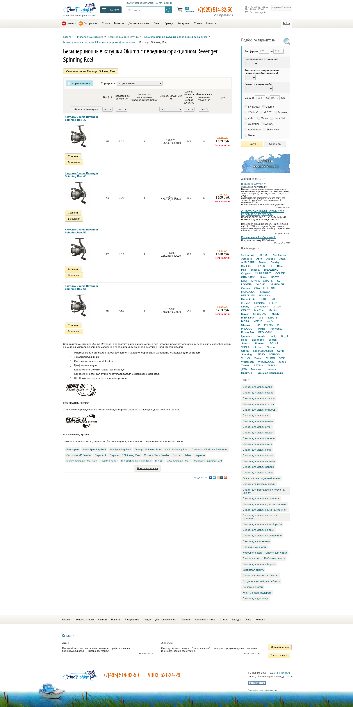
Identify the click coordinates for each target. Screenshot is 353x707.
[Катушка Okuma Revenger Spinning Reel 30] (78, 136)
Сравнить (73, 156)
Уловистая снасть (253, 569)
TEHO (261, 354)
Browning (282, 112)
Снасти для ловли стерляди (259, 409)
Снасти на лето (252, 558)
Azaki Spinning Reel (176, 449)
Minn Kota (247, 317)
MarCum (259, 310)
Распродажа (90, 23)
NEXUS (258, 321)
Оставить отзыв (280, 647)
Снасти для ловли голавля (259, 398)
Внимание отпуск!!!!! (253, 183)
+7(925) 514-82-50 (215, 9)
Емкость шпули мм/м (171, 97)
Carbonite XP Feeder (78, 455)
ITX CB (159, 460)
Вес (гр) (107, 97)
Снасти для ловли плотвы (258, 403)
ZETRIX (258, 365)
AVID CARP (248, 262)
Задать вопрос (279, 655)
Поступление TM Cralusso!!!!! (258, 237)
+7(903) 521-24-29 (162, 675)
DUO (244, 280)
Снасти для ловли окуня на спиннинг (265, 509)
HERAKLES (248, 295)
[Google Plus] (226, 477)
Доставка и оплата (139, 23)
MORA (245, 321)
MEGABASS (260, 313)
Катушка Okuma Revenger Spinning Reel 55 (81, 231)
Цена (222, 97)
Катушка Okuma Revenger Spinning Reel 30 (81, 118)
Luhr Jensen (261, 306)
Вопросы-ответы (85, 619)
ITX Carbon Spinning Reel (136, 460)
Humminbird (248, 299)
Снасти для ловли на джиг (258, 529)
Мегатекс (256, 369)
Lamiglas (259, 302)
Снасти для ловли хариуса (259, 461)
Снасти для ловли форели (259, 438)
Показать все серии (147, 468)
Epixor (176, 455)
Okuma (269, 106)
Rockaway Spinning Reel (207, 460)
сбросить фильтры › (86, 109)
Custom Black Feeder (156, 455)
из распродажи (81, 83)
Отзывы (102, 619)
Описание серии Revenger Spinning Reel (90, 71)
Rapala (260, 336)
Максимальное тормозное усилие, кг (204, 97)
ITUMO (245, 302)
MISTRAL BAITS (268, 317)
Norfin (270, 321)
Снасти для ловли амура (258, 472)
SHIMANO (254, 106)
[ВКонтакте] (210, 477)
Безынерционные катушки (123, 36)
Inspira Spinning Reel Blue (81, 460)
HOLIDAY (264, 295)
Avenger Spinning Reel (148, 449)
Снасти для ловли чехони (258, 421)
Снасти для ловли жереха (258, 466)
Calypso (246, 273)
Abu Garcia (254, 129)
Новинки (71, 23)
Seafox (272, 339)
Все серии (72, 449)
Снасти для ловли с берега (259, 564)
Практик (246, 372)
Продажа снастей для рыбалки (261, 581)
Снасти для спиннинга (256, 541)
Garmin (245, 288)
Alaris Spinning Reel (94, 449)
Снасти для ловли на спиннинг (261, 498)
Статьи (198, 23)
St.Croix (258, 347)
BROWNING (271, 269)
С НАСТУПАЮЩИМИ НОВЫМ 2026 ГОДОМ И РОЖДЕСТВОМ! (262, 213)
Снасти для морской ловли (259, 483)
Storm (245, 350)
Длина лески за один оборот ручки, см (189, 97)
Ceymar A (100, 455)
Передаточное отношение (122, 97)
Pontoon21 (276, 328)
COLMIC (253, 112)
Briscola (255, 269)
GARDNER (277, 284)
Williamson (247, 361)
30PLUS (263, 254)
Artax (282, 258)
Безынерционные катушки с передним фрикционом (175, 36)
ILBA (263, 299)
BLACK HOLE (265, 266)
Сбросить (275, 143)
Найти (252, 143)
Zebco (251, 118)
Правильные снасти (255, 546)
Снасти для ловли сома (257, 449)
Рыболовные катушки (90, 36)
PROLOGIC (265, 332)
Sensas (245, 343)
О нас (157, 23)
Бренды (169, 23)
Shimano (259, 343)
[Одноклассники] (218, 477)
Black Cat (279, 118)
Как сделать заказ (205, 619)
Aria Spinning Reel (120, 449)
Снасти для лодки (276, 552)
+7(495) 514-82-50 (121, 675)
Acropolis (246, 258)
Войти (286, 23)
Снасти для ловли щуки (257, 426)
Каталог (67, 36)
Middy (275, 313)
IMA (273, 299)
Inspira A (200, 455)
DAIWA (268, 123)
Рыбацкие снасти (274, 558)
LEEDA (273, 302)
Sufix (280, 350)
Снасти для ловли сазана (258, 392)
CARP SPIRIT (263, 273)
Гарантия (119, 23)
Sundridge (247, 354)
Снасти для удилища (255, 598)
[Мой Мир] (222, 477)
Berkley (275, 262)
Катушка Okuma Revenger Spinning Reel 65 (81, 287)
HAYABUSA (247, 291)
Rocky (273, 336)
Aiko (259, 258)
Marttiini (273, 310)
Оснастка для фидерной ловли (261, 478)
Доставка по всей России (265, 163)
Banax (251, 135)
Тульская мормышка (269, 372)
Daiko (263, 277)
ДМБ (244, 369)
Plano (261, 328)
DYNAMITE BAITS (262, 280)
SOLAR (274, 343)
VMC (282, 358)
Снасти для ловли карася (258, 432)
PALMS (268, 324)
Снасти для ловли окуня (257, 443)
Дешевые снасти (253, 586)
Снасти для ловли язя (256, 415)
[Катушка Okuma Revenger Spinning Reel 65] (78, 305)
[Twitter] (214, 477)
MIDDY (268, 112)
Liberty (245, 306)
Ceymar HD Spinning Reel (125, 455)
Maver (264, 118)
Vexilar (258, 358)
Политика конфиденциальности (262, 690)
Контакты (211, 23)
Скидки (106, 23)
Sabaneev (258, 339)
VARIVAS (274, 354)
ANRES (270, 258)
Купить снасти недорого (257, 592)
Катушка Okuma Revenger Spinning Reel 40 (81, 175)
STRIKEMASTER (263, 350)
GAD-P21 (261, 284)
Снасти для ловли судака (258, 455)
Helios (187, 455)
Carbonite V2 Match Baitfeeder (210, 449)
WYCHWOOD (266, 361)
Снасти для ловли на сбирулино (262, 535)
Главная (66, 619)
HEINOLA (264, 291)
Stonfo (271, 347)
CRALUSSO (248, 277)
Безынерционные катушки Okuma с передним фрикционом (99, 42)
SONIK (245, 347)
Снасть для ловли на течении (260, 575)
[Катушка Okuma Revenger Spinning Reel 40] (78, 193)
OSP (257, 324)
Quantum (253, 123)
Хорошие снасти (253, 552)
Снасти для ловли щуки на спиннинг (265, 504)
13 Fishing (247, 254)
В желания (74, 162)
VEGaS (245, 358)
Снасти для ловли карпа (257, 386)
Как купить (184, 23)
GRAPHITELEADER (265, 288)
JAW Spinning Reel (178, 460)
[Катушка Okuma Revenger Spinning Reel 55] (78, 249)
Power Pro (247, 332)
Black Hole (273, 129)
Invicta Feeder (109, 460)
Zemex (245, 365)
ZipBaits (272, 365)
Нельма (271, 369)
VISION (270, 358)
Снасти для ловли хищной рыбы (262, 524)
